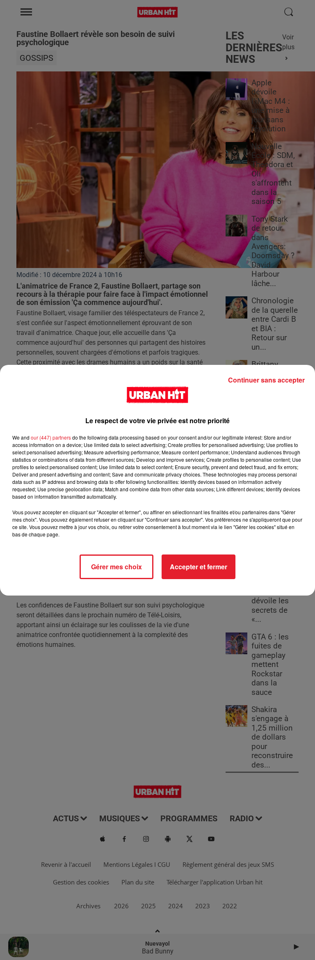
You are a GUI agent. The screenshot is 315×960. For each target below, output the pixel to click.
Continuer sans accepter (266, 380)
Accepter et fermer (198, 566)
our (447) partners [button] (51, 437)
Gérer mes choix (116, 566)
